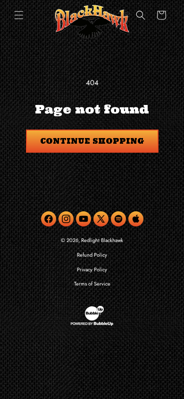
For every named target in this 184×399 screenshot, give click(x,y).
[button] (18, 15)
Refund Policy (92, 255)
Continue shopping (92, 141)
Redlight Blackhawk (102, 240)
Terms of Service (92, 283)
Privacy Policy (92, 269)
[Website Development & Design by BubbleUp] (92, 324)
